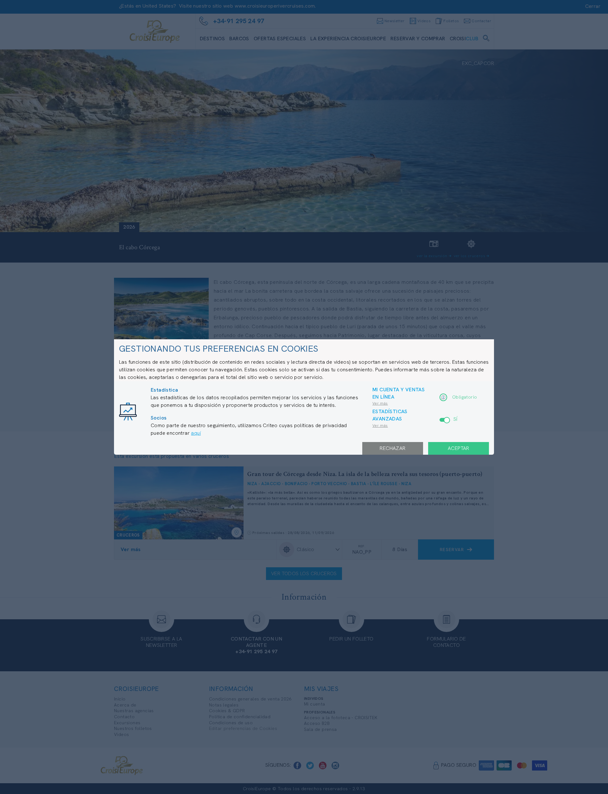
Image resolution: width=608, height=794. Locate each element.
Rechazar (392, 448)
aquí (196, 433)
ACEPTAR (458, 448)
